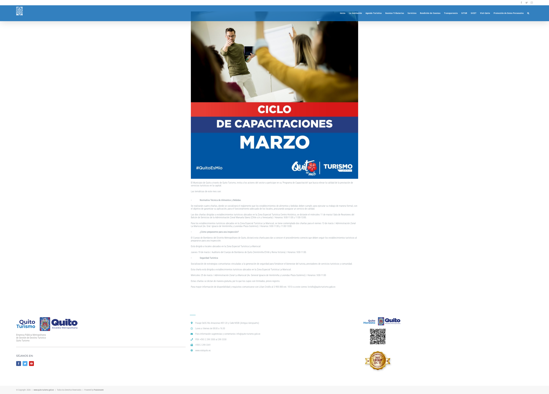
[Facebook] (18, 363)
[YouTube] (31, 363)
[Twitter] (25, 363)
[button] (528, 13)
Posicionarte (99, 390)
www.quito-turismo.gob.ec (44, 390)
